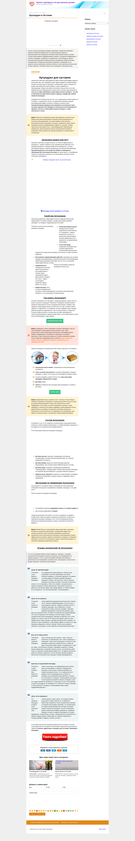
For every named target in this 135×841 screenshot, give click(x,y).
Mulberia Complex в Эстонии (94, 36)
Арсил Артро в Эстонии (63, 771)
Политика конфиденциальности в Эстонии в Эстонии (45, 822)
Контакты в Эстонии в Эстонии (69, 822)
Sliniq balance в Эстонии (93, 39)
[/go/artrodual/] (56, 183)
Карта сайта (102, 829)
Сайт (64, 787)
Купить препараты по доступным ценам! (55, 2)
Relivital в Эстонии (91, 42)
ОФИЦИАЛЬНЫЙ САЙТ (55, 321)
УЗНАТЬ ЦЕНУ (54, 392)
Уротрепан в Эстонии (92, 33)
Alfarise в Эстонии (91, 44)
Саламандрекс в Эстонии (37, 771)
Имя (30, 787)
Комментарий (33, 792)
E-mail (48, 787)
